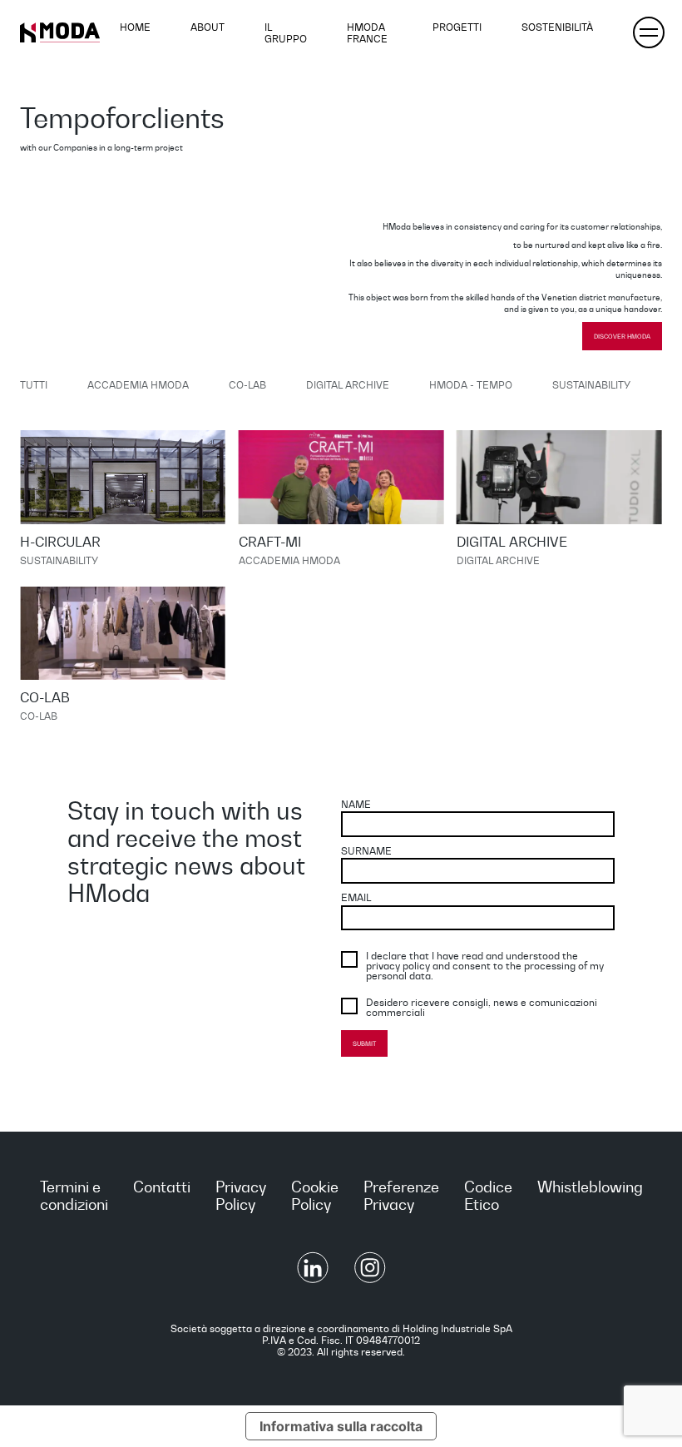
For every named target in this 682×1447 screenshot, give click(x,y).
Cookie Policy (315, 1195)
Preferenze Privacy (401, 1195)
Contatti (161, 1187)
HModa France (367, 32)
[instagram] (370, 1279)
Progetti (457, 26)
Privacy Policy (240, 1195)
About (207, 26)
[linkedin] (314, 1279)
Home (135, 26)
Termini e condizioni (74, 1195)
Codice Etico (488, 1195)
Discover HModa (622, 336)
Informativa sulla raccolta (341, 1426)
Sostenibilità (557, 26)
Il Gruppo (285, 32)
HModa (60, 32)
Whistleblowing (590, 1187)
